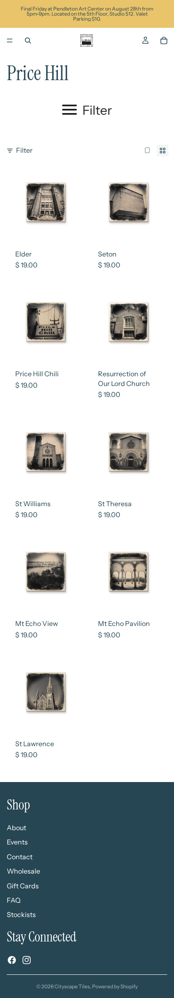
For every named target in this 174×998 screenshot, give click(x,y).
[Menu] (9, 40)
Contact (20, 856)
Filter (24, 150)
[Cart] (164, 40)
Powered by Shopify (115, 986)
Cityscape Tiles (72, 986)
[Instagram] (27, 960)
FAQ (14, 900)
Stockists (21, 914)
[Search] (28, 40)
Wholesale (23, 871)
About (16, 827)
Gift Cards (23, 886)
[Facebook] (12, 960)
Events (17, 842)
